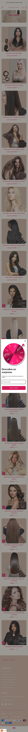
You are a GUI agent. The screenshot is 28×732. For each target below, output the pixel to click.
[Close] (25, 341)
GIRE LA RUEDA (14, 388)
